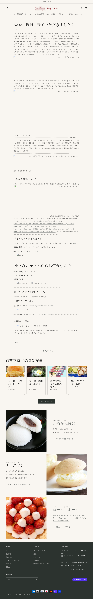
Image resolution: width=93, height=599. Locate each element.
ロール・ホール (66, 510)
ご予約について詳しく (63, 527)
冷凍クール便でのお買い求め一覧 (19, 484)
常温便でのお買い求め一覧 (64, 439)
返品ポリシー (38, 554)
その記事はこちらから (46, 314)
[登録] (36, 579)
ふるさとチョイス (32, 221)
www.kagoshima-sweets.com (42, 306)
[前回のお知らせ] (6, 1)
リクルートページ (35, 251)
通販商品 (8, 554)
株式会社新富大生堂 (15, 595)
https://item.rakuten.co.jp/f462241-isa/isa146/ (31, 229)
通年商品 (8, 563)
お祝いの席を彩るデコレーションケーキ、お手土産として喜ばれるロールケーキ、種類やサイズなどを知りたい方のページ (69, 518)
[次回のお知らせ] (87, 1)
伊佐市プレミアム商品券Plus (56, 384)
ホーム (8, 551)
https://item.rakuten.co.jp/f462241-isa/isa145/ (39, 226)
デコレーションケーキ (12, 560)
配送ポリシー (38, 557)
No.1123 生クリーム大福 (78, 383)
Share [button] (17, 343)
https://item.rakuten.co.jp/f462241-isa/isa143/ (31, 224)
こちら (77, 184)
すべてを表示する (46, 401)
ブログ (8, 567)
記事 (74, 243)
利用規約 (36, 560)
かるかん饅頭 (64, 424)
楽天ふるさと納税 (45, 221)
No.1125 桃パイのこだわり (15, 384)
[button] (8, 8)
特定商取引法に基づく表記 (41, 563)
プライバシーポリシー (40, 551)
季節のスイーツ (10, 557)
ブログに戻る (48, 351)
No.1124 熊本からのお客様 (36, 384)
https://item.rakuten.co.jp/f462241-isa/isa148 (38, 232)
